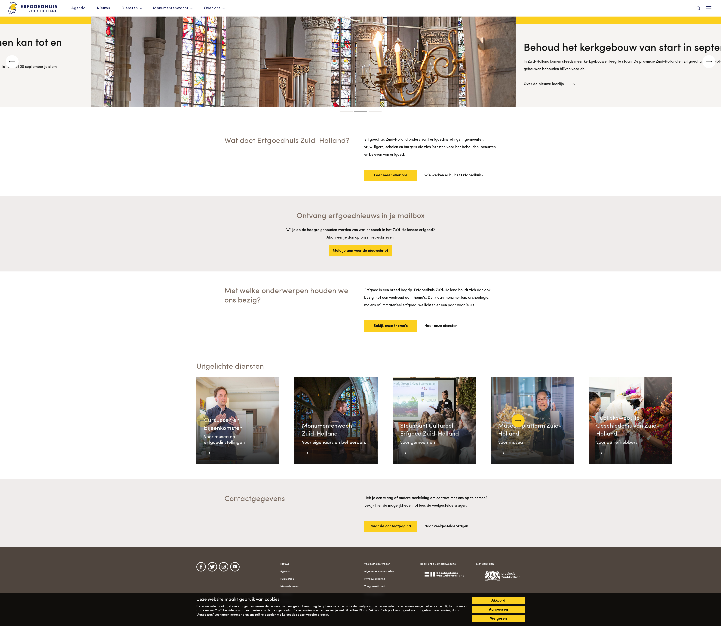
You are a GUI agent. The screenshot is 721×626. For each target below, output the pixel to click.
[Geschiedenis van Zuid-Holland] (444, 574)
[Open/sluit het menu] (708, 8)
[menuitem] (78, 8)
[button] (12, 61)
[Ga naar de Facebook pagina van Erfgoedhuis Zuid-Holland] (201, 566)
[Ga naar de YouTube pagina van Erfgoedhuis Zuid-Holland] (235, 566)
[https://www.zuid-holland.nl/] (500, 575)
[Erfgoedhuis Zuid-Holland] (33, 8)
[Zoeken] (698, 8)
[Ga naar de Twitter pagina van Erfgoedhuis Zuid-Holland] (212, 566)
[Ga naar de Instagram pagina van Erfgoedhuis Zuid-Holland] (223, 566)
